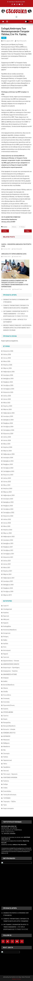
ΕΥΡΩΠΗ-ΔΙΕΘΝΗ (8, 712)
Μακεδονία (6, 746)
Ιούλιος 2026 (7, 354)
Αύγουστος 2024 (8, 433)
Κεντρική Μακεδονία (9, 726)
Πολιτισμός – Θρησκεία (10, 774)
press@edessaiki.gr (9, 831)
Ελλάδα (5, 691)
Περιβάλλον (6, 767)
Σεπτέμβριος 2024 (8, 430)
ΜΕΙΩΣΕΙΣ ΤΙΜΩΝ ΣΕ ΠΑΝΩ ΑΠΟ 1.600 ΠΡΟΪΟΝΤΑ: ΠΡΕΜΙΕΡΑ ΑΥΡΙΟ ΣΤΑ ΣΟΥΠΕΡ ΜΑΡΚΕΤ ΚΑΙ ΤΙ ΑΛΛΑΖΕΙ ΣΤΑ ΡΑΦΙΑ (17, 328)
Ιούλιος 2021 (7, 560)
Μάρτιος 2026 (7, 368)
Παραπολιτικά (7, 760)
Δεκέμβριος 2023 (8, 461)
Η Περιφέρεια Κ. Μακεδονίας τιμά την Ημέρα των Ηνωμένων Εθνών (6, 231)
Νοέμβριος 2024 (8, 423)
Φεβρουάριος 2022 (8, 536)
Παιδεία (5, 757)
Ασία (4, 647)
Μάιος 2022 (6, 526)
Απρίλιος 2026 (7, 365)
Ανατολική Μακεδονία (9, 630)
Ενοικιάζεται (7, 695)
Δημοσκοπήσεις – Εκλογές (11, 660)
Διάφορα (6, 678)
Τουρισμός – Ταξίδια (9, 801)
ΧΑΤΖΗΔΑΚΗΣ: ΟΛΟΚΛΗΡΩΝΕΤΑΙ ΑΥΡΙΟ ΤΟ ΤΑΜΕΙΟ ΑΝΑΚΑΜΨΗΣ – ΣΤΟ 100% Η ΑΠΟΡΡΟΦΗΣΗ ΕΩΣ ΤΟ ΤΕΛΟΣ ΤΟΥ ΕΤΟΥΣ (15, 314)
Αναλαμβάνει (7, 626)
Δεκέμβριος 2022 (8, 502)
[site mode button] (27, 21)
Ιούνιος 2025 (7, 399)
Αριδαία (5, 643)
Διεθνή (5, 681)
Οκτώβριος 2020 (8, 591)
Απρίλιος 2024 (7, 447)
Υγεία (3, 37)
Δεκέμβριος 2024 (8, 420)
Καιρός (5, 719)
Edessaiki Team (17, 256)
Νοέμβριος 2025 (8, 382)
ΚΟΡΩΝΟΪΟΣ (6, 736)
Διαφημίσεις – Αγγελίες (10, 671)
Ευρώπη (5, 708)
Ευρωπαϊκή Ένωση (8, 705)
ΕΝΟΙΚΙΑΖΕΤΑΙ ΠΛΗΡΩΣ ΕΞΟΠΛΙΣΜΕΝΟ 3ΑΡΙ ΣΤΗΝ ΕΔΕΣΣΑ (16, 301)
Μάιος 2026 (6, 361)
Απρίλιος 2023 (7, 488)
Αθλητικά (6, 619)
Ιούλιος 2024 (7, 437)
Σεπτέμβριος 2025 (8, 389)
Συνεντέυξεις (7, 791)
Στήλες (5, 787)
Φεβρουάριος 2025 (8, 413)
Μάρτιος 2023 (7, 492)
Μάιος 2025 (6, 402)
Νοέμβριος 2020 (8, 588)
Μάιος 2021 (6, 567)
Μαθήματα (6, 743)
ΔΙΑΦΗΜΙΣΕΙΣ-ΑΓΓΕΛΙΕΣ (10, 674)
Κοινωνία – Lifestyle (9, 729)
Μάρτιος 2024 (7, 450)
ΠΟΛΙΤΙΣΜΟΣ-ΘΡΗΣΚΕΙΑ (10, 777)
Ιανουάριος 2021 (8, 581)
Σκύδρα (5, 784)
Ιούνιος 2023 (7, 481)
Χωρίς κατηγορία (8, 808)
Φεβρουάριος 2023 (8, 495)
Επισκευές (6, 698)
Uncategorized (7, 609)
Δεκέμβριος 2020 (8, 584)
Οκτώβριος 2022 (8, 509)
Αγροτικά (6, 616)
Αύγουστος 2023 (8, 474)
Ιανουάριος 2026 (8, 375)
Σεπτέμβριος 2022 (8, 512)
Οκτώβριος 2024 (8, 426)
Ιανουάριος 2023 (8, 499)
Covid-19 (5, 605)
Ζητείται (5, 715)
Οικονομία (6, 753)
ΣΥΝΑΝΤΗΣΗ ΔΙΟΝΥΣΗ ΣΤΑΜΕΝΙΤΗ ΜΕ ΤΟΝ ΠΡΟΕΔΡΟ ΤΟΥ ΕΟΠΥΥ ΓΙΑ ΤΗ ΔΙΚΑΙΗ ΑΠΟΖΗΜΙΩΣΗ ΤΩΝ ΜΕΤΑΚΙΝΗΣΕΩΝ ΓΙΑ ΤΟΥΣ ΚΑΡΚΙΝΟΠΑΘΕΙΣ (14, 283)
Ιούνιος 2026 (7, 358)
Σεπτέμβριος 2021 (8, 553)
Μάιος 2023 (6, 485)
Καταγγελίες (7, 722)
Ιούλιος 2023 (7, 478)
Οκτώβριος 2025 (8, 385)
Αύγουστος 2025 (8, 392)
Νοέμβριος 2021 (8, 547)
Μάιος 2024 (6, 444)
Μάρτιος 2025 (7, 409)
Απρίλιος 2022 (7, 529)
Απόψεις (6, 636)
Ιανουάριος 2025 (8, 416)
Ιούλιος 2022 (7, 519)
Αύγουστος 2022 (8, 516)
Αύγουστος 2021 (8, 557)
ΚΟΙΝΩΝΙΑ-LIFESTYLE (9, 733)
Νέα (4, 750)
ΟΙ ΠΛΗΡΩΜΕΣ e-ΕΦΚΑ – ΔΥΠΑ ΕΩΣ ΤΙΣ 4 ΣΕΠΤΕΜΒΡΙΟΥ (15, 321)
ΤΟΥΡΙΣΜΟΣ (6, 798)
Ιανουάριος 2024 (8, 457)
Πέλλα (5, 763)
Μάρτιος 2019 (7, 595)
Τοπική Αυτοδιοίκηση (9, 794)
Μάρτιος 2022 (7, 533)
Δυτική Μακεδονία (8, 684)
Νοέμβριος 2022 (8, 505)
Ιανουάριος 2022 (8, 540)
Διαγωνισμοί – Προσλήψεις (11, 667)
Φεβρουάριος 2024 (8, 454)
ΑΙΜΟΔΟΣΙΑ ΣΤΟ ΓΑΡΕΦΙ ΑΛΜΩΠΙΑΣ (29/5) (13, 254)
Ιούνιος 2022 (7, 523)
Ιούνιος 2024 (7, 440)
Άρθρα (5, 640)
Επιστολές (6, 702)
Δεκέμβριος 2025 (8, 378)
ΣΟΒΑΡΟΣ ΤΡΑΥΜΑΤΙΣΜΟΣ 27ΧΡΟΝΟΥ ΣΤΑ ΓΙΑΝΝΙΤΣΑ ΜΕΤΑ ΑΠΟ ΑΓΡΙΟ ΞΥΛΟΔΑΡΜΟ (16, 307)
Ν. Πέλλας (22, 227)
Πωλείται (6, 781)
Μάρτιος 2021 (7, 574)
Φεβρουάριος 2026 (8, 371)
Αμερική (5, 623)
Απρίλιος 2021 (7, 571)
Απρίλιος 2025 (7, 406)
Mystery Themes (16, 979)
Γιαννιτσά (6, 657)
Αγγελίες (6, 612)
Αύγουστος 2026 (8, 351)
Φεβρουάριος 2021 (8, 578)
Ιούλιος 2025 (7, 396)
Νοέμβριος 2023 (8, 464)
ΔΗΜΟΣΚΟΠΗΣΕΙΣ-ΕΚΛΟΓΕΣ (11, 664)
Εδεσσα (14, 227)
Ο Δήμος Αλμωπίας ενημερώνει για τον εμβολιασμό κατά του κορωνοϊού (29, 231)
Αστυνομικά (6, 650)
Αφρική (5, 654)
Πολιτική (6, 770)
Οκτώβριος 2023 (8, 468)
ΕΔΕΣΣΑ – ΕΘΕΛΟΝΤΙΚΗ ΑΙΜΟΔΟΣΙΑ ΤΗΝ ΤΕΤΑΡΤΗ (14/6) (16, 245)
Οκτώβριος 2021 (8, 550)
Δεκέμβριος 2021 (8, 543)
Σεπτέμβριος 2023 (8, 471)
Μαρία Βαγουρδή (21, 41)
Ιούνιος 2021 (7, 564)
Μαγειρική (6, 739)
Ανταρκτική (6, 633)
